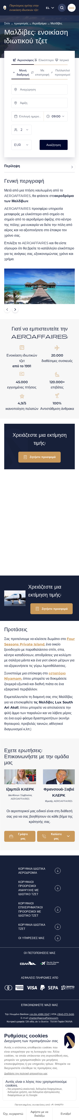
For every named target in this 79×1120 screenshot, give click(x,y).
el (48, 7)
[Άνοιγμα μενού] (72, 8)
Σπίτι (7, 23)
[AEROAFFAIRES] (4, 8)
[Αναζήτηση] (61, 8)
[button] (39, 457)
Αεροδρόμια (39, 23)
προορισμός (21, 23)
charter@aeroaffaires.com (43, 1017)
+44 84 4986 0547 (39, 1014)
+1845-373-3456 (65, 1014)
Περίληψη (12, 166)
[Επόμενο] (15, 309)
